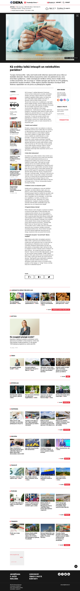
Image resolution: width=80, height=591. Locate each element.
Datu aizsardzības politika (16, 587)
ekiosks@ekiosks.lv (65, 584)
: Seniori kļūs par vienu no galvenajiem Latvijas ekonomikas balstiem (48, 369)
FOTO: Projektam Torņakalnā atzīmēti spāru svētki (32, 504)
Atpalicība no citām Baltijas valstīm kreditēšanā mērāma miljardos (15, 158)
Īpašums (14, 491)
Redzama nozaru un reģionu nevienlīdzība (47, 303)
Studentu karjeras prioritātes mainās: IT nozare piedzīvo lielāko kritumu (47, 450)
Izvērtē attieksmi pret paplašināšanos (31, 302)
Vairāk (49, 309)
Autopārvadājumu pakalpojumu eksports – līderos (32, 369)
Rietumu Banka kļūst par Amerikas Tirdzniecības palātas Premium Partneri (48, 535)
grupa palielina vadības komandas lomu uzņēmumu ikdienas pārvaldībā (63, 423)
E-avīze (13, 576)
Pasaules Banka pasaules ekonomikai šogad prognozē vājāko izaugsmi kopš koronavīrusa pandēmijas (62, 536)
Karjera (14, 436)
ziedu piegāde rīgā (14, 554)
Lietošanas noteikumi (15, 586)
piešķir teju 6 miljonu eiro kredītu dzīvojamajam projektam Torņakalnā (32, 536)
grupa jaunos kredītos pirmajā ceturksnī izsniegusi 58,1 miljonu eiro (15, 173)
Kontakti (33, 579)
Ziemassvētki (13, 114)
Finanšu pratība (13, 112)
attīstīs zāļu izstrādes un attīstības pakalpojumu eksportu (16, 422)
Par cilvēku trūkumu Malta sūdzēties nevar (31, 478)
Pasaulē (14, 465)
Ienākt (67, 2)
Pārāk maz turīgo (15, 533)
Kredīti (11, 113)
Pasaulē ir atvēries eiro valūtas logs (16, 477)
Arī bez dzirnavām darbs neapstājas (63, 395)
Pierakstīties (64, 120)
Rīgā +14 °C (52, 8)
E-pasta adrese (60, 113)
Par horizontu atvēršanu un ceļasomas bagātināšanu (32, 396)
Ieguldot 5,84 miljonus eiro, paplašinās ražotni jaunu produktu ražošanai (31, 423)
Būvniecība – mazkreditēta (13, 144)
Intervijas (15, 383)
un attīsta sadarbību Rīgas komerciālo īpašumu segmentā (46, 506)
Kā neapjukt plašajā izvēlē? (22, 337)
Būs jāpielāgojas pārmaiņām (15, 302)
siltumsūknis (20, 562)
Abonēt (58, 2)
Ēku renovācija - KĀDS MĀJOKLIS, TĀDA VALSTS (28, 7)
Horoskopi (34, 574)
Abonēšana (15, 574)
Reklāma (14, 579)
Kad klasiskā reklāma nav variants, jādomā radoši (16, 396)
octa (21, 557)
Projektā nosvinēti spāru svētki (17, 504)
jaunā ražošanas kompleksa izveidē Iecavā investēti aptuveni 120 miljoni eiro (48, 423)
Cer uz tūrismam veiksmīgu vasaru (61, 478)
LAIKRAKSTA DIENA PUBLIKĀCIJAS (22, 290)
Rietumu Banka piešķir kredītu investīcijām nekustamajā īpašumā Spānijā (15, 189)
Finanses (13, 98)
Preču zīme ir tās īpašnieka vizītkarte (46, 478)
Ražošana (14, 409)
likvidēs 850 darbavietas (32, 448)
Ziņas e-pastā (35, 576)
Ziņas (13, 355)
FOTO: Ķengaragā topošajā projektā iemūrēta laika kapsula (62, 505)
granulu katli (13, 561)
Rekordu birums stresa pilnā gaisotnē (62, 302)
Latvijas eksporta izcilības (17, 10)
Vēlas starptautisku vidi (63, 448)
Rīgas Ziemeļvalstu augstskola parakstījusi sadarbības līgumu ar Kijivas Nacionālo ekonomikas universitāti (17, 451)
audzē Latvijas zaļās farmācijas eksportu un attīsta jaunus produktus (62, 369)
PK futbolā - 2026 (29, 10)
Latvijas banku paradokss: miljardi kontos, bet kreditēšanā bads (15, 130)
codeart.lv (18, 589)
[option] (40, 38)
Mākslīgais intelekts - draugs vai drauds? (21, 8)
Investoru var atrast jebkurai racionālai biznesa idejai (47, 396)
